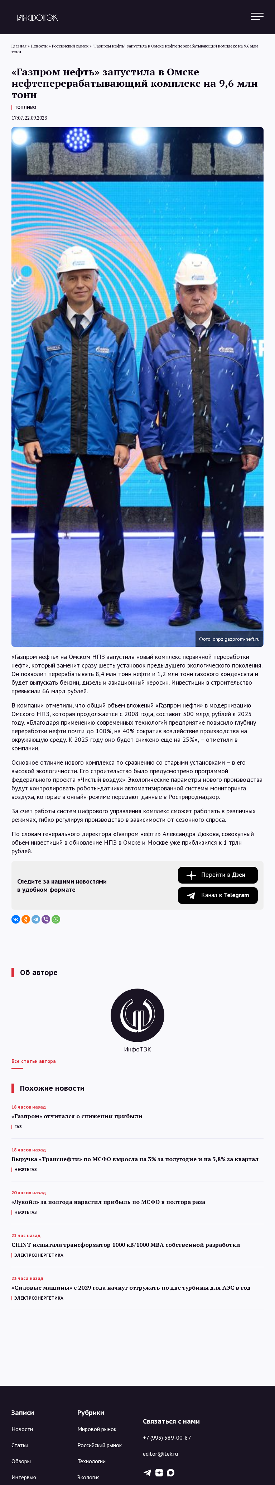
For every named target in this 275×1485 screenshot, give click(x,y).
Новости (22, 1428)
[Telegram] (36, 919)
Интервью (23, 1477)
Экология (88, 1477)
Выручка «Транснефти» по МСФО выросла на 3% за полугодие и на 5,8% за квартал (135, 1159)
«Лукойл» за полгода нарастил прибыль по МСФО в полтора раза (108, 1202)
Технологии (91, 1461)
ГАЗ (18, 1126)
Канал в (225, 895)
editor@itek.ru (160, 1453)
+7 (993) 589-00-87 (167, 1437)
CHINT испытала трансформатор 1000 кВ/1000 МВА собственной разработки (125, 1244)
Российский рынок (99, 1445)
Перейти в (223, 875)
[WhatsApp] (56, 919)
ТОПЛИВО (25, 107)
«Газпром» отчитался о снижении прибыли (77, 1116)
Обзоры (21, 1461)
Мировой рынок (96, 1428)
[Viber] (46, 919)
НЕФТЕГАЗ (25, 1169)
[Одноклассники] (25, 919)
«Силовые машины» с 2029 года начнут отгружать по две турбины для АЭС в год (131, 1287)
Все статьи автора (33, 1061)
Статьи (19, 1445)
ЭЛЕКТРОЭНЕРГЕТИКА (38, 1255)
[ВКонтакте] (15, 919)
